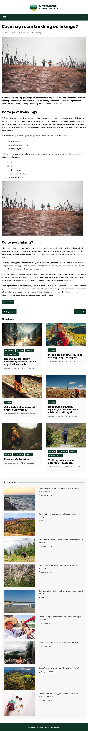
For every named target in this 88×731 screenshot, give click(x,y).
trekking (9, 302)
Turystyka (29, 350)
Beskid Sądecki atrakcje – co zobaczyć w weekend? (59, 668)
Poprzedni (10, 312)
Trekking (38, 33)
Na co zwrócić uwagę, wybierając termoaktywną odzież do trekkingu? (63, 409)
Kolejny (79, 312)
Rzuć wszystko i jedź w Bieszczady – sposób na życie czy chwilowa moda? (20, 361)
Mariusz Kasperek (10, 33)
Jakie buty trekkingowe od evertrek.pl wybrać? (19, 408)
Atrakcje (8, 454)
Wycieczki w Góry (11, 354)
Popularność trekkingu (17, 459)
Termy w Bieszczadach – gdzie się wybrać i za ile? (58, 642)
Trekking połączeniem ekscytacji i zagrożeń (61, 461)
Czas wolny (9, 350)
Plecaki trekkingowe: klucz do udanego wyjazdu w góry (65, 356)
